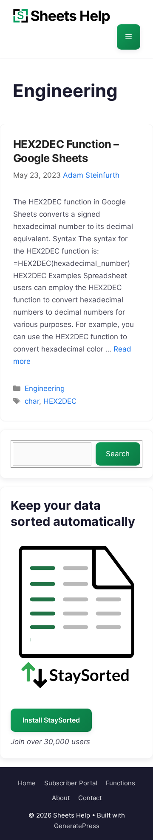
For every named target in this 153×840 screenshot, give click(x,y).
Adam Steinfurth (91, 175)
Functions (120, 783)
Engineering (45, 388)
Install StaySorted (51, 720)
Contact (90, 798)
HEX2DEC (59, 401)
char (32, 401)
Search (118, 453)
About (61, 798)
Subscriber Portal (70, 783)
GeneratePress (76, 826)
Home (27, 783)
